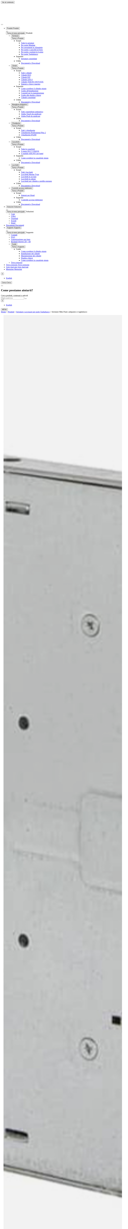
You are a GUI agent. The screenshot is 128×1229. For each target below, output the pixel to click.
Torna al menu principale (16, 33)
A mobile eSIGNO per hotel (32, 153)
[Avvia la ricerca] (26, 298)
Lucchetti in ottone (28, 179)
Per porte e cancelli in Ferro (32, 50)
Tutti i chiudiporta (28, 130)
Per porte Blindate (28, 45)
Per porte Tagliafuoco (29, 54)
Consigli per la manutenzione (32, 93)
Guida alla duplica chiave (31, 95)
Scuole (13, 221)
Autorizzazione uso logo (20, 239)
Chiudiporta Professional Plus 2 (33, 133)
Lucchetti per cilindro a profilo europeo (36, 181)
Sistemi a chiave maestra (30, 84)
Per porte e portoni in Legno (32, 52)
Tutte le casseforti (28, 149)
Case (13, 214)
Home (3, 312)
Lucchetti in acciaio (28, 177)
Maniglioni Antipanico (19, 104)
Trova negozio (16, 263)
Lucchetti (15, 165)
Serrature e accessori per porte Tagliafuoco (33, 312)
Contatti (14, 235)
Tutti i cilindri (26, 73)
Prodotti (11, 312)
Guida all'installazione (29, 91)
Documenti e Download (30, 63)
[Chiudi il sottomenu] (2, 24)
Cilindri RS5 (26, 75)
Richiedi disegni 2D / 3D (21, 242)
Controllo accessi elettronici (22, 188)
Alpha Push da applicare (30, 116)
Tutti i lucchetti (27, 172)
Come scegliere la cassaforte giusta (34, 158)
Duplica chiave (27, 258)
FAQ (13, 237)
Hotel (13, 223)
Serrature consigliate (29, 59)
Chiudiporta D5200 (28, 135)
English (9, 278)
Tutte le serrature (27, 43)
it (2, 274)
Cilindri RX (25, 77)
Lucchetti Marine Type (30, 174)
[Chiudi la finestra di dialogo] (2, 285)
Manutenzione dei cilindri (31, 256)
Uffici (13, 216)
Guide (14, 244)
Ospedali (14, 218)
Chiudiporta (16, 123)
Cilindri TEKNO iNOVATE (32, 82)
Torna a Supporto (18, 247)
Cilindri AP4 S (27, 80)
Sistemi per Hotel (28, 195)
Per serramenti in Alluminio (32, 47)
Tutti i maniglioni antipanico (32, 112)
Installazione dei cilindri (30, 254)
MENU (4, 309)
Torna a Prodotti (18, 38)
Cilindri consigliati (28, 97)
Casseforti (15, 142)
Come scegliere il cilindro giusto (33, 89)
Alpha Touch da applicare (31, 114)
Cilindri (14, 66)
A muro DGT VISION (30, 151)
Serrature (15, 36)
